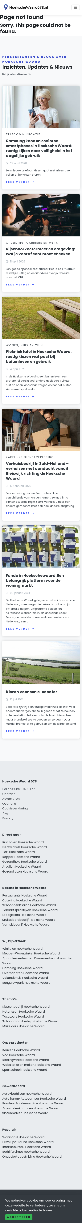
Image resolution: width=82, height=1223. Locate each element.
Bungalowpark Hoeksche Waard (26, 982)
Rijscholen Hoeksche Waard (23, 842)
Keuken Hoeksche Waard (21, 1050)
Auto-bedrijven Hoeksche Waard (26, 1093)
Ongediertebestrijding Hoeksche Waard (32, 1156)
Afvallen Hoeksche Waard (21, 866)
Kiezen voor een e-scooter (31, 691)
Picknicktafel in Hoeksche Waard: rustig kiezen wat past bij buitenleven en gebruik (39, 356)
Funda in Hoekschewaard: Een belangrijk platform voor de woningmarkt (35, 580)
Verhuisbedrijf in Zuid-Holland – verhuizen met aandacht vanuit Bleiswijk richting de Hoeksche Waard (37, 471)
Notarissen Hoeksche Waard (23, 1011)
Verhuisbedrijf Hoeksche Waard (25, 924)
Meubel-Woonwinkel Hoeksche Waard (31, 953)
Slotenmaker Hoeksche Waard (25, 1113)
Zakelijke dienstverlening (30, 457)
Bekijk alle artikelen (14, 74)
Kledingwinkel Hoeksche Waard (25, 1060)
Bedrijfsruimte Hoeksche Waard (26, 1151)
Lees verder (18, 182)
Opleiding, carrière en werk (32, 243)
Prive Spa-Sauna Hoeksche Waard (28, 1142)
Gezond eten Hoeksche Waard (25, 871)
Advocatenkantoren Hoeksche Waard (30, 1108)
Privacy (7, 818)
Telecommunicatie (23, 134)
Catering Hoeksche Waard (22, 900)
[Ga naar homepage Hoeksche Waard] (25, 7)
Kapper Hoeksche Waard (21, 857)
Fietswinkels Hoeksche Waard (24, 847)
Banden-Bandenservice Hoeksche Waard (33, 1103)
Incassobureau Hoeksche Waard (26, 1147)
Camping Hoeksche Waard (22, 968)
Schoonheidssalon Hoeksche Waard (29, 905)
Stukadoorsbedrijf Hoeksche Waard (28, 920)
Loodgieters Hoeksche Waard (24, 915)
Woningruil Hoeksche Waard (23, 1137)
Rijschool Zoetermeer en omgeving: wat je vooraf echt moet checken (40, 251)
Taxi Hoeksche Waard (18, 852)
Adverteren (11, 799)
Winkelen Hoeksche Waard (22, 948)
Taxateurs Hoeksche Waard (23, 1016)
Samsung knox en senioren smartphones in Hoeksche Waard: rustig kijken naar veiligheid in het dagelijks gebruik (39, 148)
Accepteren (19, 1217)
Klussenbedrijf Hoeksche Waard (26, 1006)
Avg (5, 813)
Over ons (9, 803)
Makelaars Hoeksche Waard (23, 1026)
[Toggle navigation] (75, 7)
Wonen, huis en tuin (24, 345)
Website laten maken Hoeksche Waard (31, 1065)
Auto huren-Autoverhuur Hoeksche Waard (34, 1098)
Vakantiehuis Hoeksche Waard (25, 978)
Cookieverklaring (15, 808)
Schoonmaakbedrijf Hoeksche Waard (30, 1021)
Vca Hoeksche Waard (18, 1055)
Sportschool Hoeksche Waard (24, 1070)
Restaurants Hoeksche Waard (24, 895)
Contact (8, 794)
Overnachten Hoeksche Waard (25, 973)
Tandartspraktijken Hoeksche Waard (30, 910)
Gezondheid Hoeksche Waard (24, 861)
